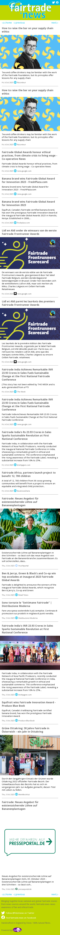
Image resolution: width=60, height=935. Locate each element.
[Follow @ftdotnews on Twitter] (54, 3)
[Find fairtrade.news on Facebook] (57, 3)
